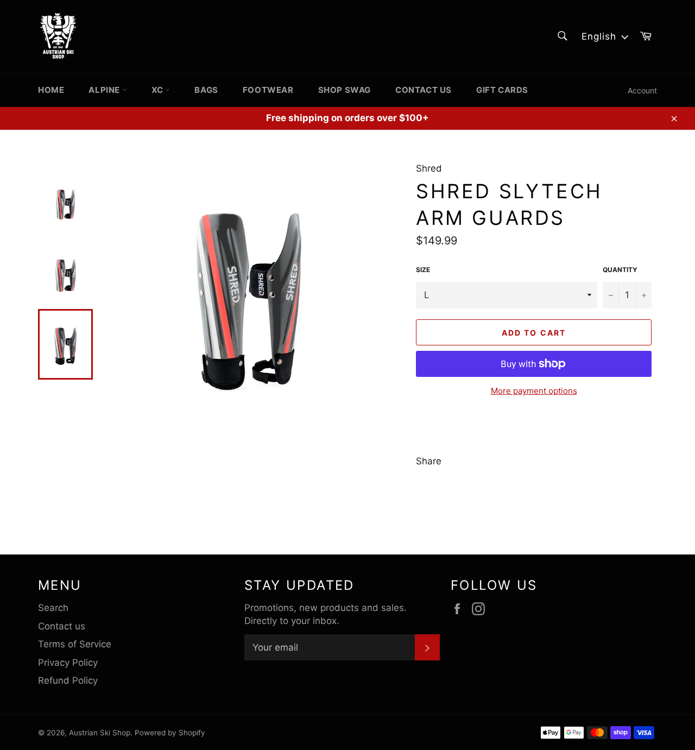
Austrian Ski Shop (99, 732)
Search (53, 607)
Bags (206, 90)
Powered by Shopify (170, 732)
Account (642, 90)
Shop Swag (344, 90)
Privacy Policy (68, 662)
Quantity (620, 270)
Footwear (268, 90)
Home (51, 90)
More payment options (534, 391)
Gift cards (502, 90)
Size (423, 270)
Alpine (105, 90)
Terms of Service (74, 644)
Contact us (423, 90)
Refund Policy (68, 680)
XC (158, 90)
